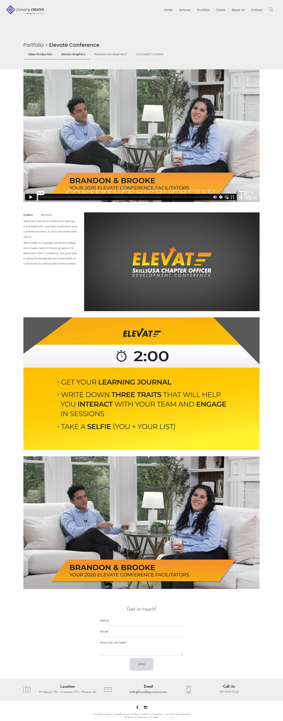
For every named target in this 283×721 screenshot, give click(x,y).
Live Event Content (149, 54)
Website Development (110, 54)
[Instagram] (146, 708)
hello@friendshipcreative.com (148, 692)
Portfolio (33, 45)
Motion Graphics (73, 54)
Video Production (40, 54)
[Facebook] (137, 708)
